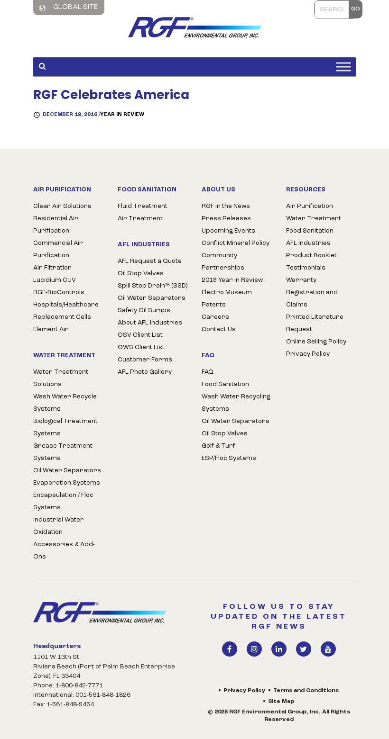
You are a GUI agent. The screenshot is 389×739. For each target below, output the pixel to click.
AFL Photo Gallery (145, 372)
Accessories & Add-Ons (64, 550)
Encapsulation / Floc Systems (63, 501)
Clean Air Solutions (62, 206)
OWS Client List (141, 347)
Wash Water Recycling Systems (236, 403)
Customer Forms (145, 360)
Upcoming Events (228, 231)
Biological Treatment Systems (65, 427)
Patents (214, 305)
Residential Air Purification (55, 225)
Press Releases (226, 219)
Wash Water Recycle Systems (65, 403)
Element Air (51, 329)
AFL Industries (308, 243)
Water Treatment (313, 219)
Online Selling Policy (316, 342)
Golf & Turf (218, 446)
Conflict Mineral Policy (235, 243)
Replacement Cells (62, 317)
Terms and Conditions (306, 691)
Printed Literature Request (314, 323)
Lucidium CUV (54, 280)
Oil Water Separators (67, 471)
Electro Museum (227, 292)
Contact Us (219, 329)
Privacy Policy (308, 354)
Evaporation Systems (66, 483)
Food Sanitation (225, 384)
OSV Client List (140, 335)
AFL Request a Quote (150, 261)
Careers (215, 317)
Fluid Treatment (142, 206)
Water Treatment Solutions (60, 378)
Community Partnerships (223, 261)
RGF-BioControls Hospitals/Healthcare (66, 298)
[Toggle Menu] (343, 66)
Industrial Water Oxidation (58, 526)
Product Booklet (311, 255)
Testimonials (305, 268)
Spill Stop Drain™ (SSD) (152, 286)
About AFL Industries (150, 323)
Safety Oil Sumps (144, 310)
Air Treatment (140, 219)
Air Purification (309, 206)
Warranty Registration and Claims (312, 292)
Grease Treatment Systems (63, 452)
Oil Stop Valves (141, 273)
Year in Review (122, 114)
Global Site (75, 7)
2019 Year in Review (232, 280)
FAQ (207, 372)
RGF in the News (226, 206)
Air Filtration (52, 268)
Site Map (281, 701)
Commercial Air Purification (58, 249)
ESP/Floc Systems (229, 458)
